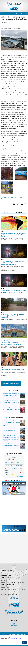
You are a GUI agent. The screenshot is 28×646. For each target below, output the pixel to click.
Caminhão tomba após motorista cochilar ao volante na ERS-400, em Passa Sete (11, 395)
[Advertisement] (14, 510)
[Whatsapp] (24, 13)
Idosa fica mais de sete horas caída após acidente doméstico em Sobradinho (11, 409)
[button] (1, 13)
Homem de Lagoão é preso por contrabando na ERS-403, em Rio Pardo (11, 402)
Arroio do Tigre (6, 197)
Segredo (4, 200)
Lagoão (24, 197)
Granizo (20, 197)
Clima (2, 231)
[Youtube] (21, 13)
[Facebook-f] (16, 13)
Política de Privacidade (16, 638)
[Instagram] (19, 13)
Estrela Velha (14, 197)
